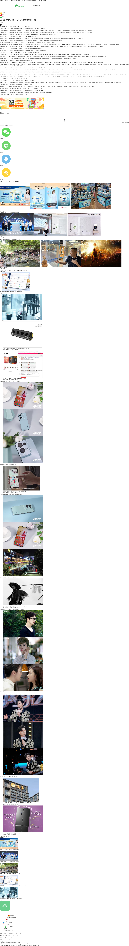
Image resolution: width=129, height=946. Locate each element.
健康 (35, 0)
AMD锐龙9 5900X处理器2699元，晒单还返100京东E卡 (14, 378)
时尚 (14, 0)
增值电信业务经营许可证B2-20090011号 (8, 939)
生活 (20, 0)
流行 (5, 0)
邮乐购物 (6, 942)
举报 (1, 112)
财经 (33, 0)
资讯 (3, 0)
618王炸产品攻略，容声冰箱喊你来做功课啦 (12, 833)
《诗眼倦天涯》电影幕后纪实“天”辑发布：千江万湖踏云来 (15, 606)
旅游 (18, 0)
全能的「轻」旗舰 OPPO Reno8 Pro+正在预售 (10, 381)
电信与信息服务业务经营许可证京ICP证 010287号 (10, 933)
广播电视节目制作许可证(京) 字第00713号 (9, 935)
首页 (1, 0)
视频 (31, 0)
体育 (9, 0)
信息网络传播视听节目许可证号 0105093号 (9, 937)
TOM (1, 271)
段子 (37, 0)
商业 (29, 0)
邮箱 (27, 0)
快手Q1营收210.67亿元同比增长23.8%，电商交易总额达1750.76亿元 (17, 802)
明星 (12, 0)
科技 (46, 0)
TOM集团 (2, 942)
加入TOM (18, 942)
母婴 (22, 0)
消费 (40, 0)
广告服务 (14, 942)
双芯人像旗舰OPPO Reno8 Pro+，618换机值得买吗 (11, 494)
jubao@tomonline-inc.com (34, 945)
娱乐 (7, 0)
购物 (44, 0)
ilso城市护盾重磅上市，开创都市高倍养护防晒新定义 (11, 291)
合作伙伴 (10, 942)
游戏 (16, 0)
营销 (25, 0)
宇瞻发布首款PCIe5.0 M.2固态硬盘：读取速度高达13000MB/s (16, 348)
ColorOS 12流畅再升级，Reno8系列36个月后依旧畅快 (14, 491)
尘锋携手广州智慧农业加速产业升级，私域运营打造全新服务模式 (13, 270)
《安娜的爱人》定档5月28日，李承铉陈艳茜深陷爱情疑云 (12, 609)
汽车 (42, 0)
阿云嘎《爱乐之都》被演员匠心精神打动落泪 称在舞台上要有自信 (14, 694)
